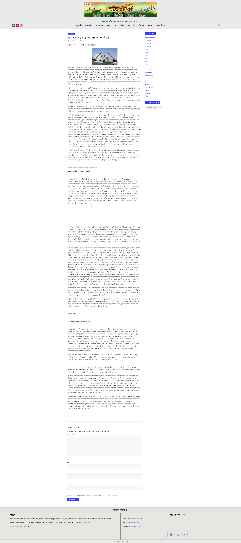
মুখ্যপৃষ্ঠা (79, 25)
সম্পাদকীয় (88, 25)
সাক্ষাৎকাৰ (99, 25)
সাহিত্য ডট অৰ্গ (135, 523)
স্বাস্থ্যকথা (147, 61)
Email (69, 473)
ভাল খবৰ (147, 90)
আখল (146, 50)
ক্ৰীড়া (146, 55)
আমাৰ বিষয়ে (160, 25)
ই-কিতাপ (147, 79)
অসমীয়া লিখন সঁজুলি (150, 38)
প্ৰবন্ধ (108, 25)
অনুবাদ (146, 64)
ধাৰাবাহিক (131, 25)
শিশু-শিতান (147, 85)
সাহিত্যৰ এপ (148, 41)
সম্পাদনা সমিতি (148, 73)
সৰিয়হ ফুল (147, 93)
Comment (70, 435)
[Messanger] (21, 25)
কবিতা (122, 25)
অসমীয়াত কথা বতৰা (137, 519)
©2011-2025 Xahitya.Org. (120, 541)
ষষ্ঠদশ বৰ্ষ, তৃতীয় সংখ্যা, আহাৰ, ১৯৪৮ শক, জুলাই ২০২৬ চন (120, 21)
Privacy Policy (14, 526)
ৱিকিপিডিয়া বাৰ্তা (149, 88)
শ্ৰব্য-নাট (147, 82)
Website (69, 484)
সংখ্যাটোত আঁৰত (149, 76)
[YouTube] (17, 25)
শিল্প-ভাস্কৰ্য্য (147, 96)
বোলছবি (147, 52)
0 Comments (83, 41)
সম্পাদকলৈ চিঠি (148, 67)
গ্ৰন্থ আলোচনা (148, 47)
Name (69, 462)
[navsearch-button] (220, 25)
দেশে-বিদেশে (71, 34)
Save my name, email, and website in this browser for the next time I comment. (93, 495)
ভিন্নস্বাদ (141, 25)
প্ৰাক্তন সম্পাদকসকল (150, 70)
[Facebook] (13, 25)
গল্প (115, 25)
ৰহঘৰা (150, 25)
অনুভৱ (146, 58)
